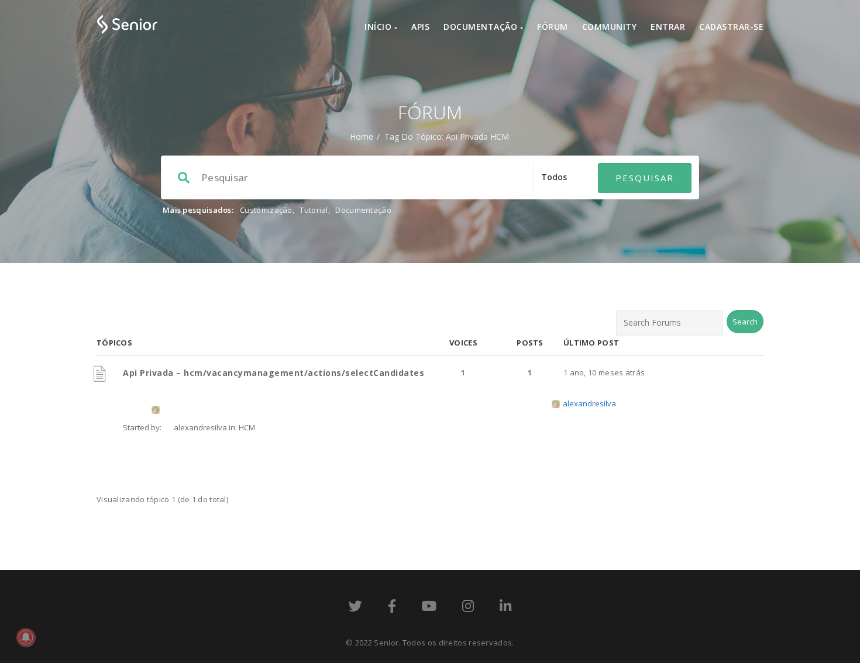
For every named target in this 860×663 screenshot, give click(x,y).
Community (609, 26)
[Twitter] (355, 608)
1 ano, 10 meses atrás (604, 372)
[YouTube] (429, 608)
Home (361, 136)
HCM (247, 427)
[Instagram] (468, 608)
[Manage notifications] (25, 637)
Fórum (552, 26)
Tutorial (314, 210)
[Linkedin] (505, 608)
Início (379, 26)
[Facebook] (392, 608)
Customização (266, 210)
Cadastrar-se (731, 26)
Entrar (668, 26)
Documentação (481, 26)
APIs (420, 26)
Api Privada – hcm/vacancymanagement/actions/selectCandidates (273, 372)
